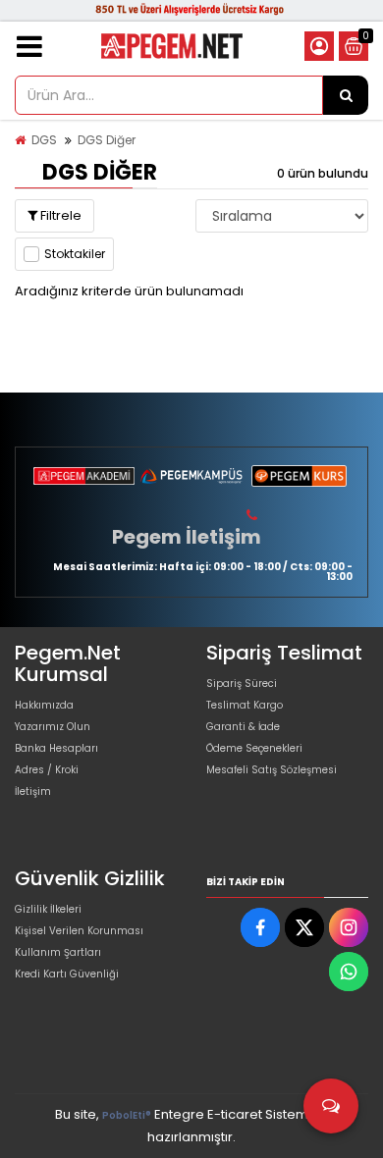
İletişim (33, 791)
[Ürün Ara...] (345, 95)
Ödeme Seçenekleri (254, 748)
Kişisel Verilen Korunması (79, 930)
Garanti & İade (243, 726)
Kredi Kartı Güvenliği (67, 974)
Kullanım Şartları (58, 952)
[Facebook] (260, 927)
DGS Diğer (107, 140)
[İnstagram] (348, 927)
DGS (44, 140)
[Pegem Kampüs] (191, 475)
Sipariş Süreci (241, 683)
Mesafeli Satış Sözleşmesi (271, 770)
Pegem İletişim (186, 537)
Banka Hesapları (56, 748)
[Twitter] (304, 927)
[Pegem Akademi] (83, 475)
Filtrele (59, 215)
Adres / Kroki (47, 770)
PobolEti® (126, 1115)
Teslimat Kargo (244, 705)
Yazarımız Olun (52, 726)
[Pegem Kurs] (299, 475)
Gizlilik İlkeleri (48, 909)
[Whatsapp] (348, 971)
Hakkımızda (44, 705)
